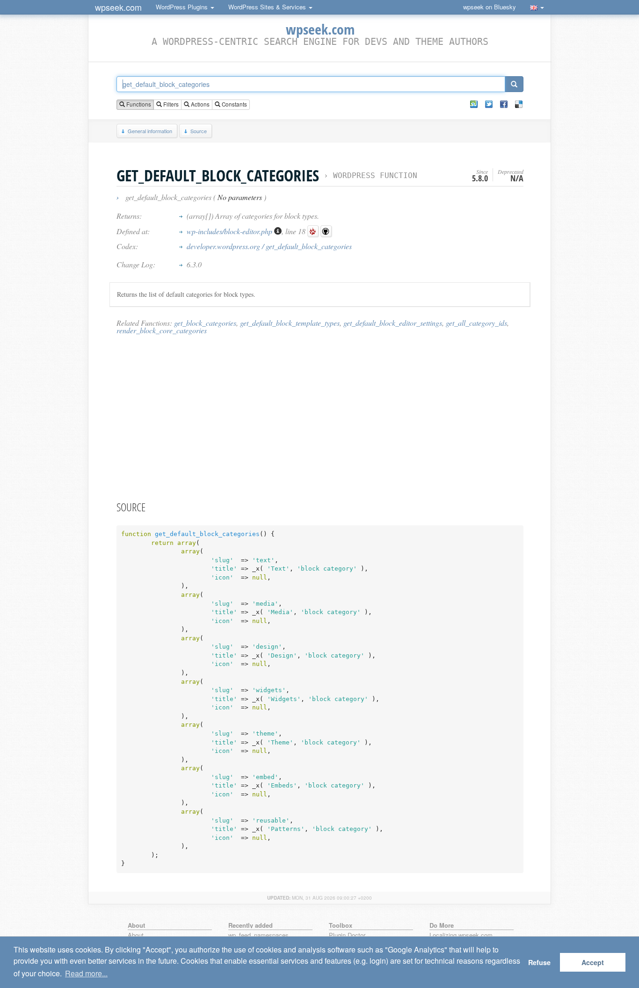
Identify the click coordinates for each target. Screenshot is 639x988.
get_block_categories (205, 323)
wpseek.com (118, 7)
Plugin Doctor (347, 935)
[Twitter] (489, 104)
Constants (233, 104)
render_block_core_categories (161, 330)
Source (198, 131)
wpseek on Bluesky (489, 6)
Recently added (250, 925)
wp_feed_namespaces (258, 935)
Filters (170, 104)
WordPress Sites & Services (268, 6)
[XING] (474, 104)
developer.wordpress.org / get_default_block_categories (269, 246)
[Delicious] (519, 104)
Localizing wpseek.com (461, 935)
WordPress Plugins (183, 6)
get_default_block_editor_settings (392, 323)
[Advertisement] (319, 417)
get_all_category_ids (476, 323)
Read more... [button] (86, 973)
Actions (199, 104)
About (136, 935)
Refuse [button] (539, 962)
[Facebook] (504, 104)
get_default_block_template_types (290, 323)
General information (150, 131)
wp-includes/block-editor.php (230, 231)
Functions (138, 104)
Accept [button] (592, 962)
